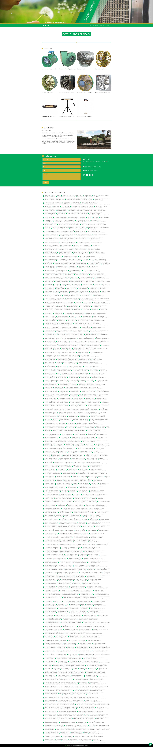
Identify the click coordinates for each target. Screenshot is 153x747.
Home (90, 25)
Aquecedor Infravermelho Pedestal (67, 116)
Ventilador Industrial (101, 69)
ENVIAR (45, 182)
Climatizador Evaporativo (66, 92)
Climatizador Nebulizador (84, 92)
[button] (11, 11)
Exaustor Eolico (81, 69)
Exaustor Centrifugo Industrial (67, 69)
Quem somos (95, 25)
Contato (107, 25)
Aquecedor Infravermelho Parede (50, 116)
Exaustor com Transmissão (49, 69)
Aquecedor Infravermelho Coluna (85, 116)
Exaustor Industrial (47, 92)
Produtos (102, 25)
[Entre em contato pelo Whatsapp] (150, 744)
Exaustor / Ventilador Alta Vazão (103, 92)
